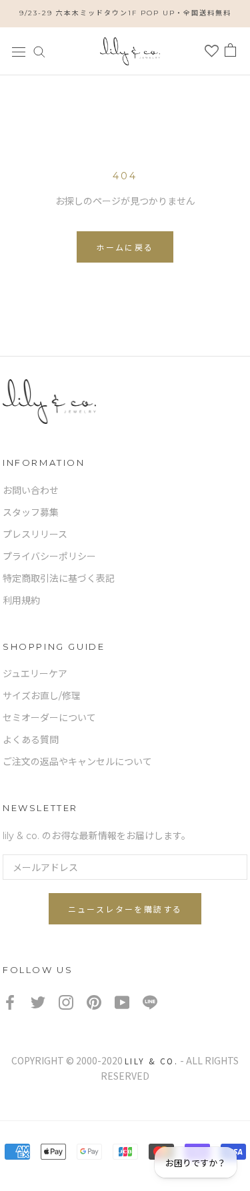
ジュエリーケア (35, 674)
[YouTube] (122, 1002)
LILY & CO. (151, 1060)
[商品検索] (39, 51)
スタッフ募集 (31, 513)
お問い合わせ (31, 491)
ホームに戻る (124, 248)
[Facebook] (10, 1002)
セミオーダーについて (49, 718)
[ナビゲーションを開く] (18, 51)
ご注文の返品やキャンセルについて (77, 762)
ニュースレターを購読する (125, 909)
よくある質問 (31, 740)
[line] (150, 1002)
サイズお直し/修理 (42, 696)
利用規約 (21, 600)
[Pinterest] (94, 1002)
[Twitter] (38, 1002)
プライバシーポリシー (49, 557)
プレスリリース (35, 535)
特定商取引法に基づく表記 (59, 579)
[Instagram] (66, 1002)
